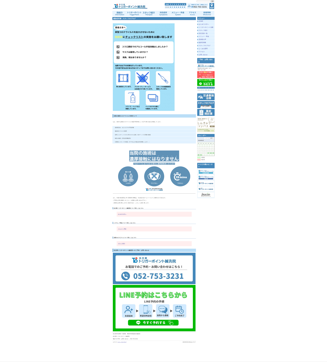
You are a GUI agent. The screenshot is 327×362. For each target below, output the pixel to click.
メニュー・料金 (122, 228)
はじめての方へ (122, 214)
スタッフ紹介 (121, 243)
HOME (201, 21)
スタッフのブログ (122, 342)
